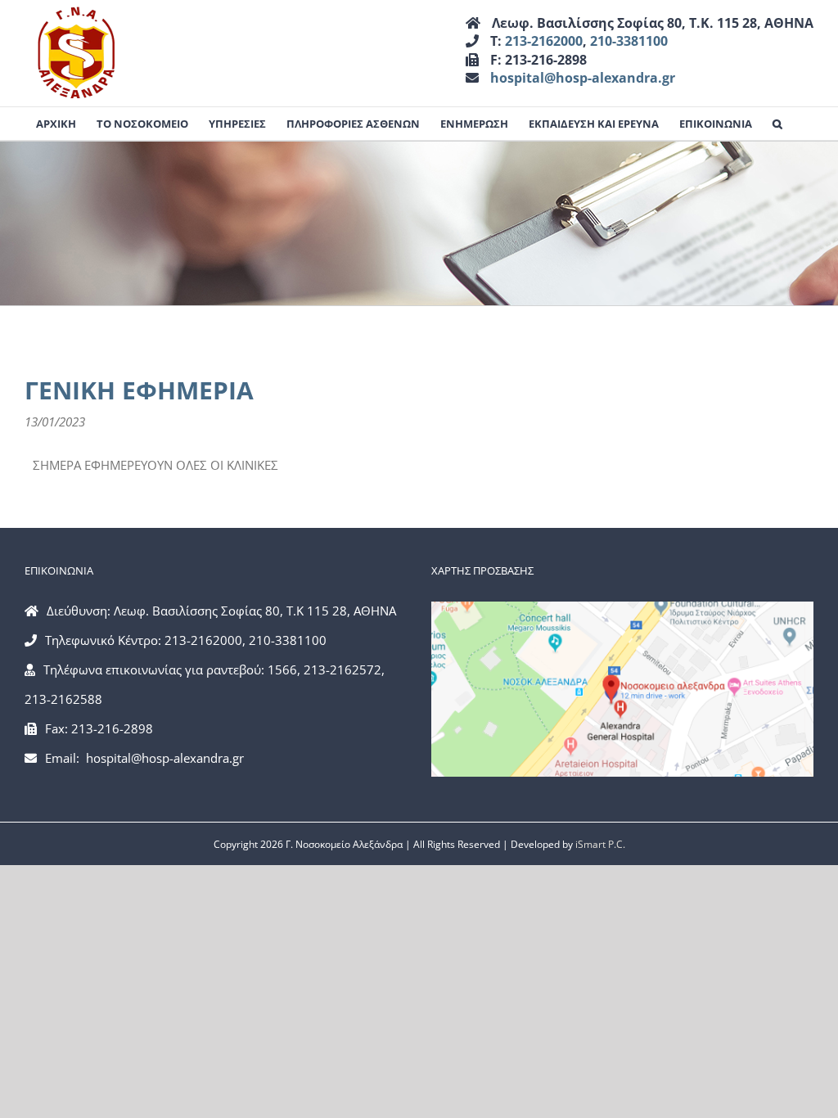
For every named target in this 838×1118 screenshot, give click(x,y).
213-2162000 (544, 41)
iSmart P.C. (600, 844)
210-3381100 (629, 41)
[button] (777, 123)
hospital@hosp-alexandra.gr (582, 78)
